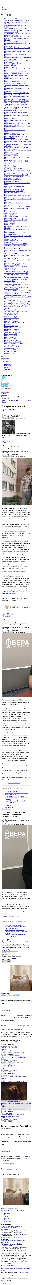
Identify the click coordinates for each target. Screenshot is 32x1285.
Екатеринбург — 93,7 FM (12, 94)
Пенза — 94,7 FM (9, 221)
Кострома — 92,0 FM (10, 149)
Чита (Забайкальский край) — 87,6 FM (16, 303)
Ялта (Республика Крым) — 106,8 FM (15, 311)
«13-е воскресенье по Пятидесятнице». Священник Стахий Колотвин (12, 1115)
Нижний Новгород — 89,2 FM (13, 191)
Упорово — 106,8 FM (10, 350)
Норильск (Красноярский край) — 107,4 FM (17, 207)
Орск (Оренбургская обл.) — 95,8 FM (15, 216)
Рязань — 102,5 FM (10, 237)
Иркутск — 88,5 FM (10, 118)
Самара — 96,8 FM (10, 239)
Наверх (3, 1208)
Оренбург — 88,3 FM (10, 213)
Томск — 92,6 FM (9, 281)
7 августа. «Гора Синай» (8, 1067)
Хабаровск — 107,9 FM (11, 293)
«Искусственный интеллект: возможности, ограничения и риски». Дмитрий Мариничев (16, 793)
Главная (4, 400)
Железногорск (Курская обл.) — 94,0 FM (16, 99)
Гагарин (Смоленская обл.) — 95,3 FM (16, 73)
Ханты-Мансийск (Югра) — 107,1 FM (15, 295)
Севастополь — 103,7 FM (12, 249)
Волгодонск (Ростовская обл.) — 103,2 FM (17, 61)
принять (3, 1283)
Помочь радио (6, 959)
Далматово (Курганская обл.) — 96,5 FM (16, 83)
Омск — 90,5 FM (9, 212)
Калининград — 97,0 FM (11, 125)
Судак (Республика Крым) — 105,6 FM (16, 263)
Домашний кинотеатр (13, 1055)
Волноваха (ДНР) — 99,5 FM (13, 64)
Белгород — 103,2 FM (11, 35)
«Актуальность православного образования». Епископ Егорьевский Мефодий (16, 797)
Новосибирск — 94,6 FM (11, 202)
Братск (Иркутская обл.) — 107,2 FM (15, 41)
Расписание (7, 365)
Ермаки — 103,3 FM (10, 330)
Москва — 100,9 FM (10, 19)
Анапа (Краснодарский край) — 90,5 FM (16, 28)
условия (14, 958)
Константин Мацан (14, 783)
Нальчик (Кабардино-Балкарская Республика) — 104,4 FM (14, 180)
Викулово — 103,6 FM (11, 326)
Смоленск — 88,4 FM (10, 253)
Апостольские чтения (13, 1101)
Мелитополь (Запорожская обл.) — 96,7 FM (17, 173)
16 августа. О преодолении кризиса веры (13, 1076)
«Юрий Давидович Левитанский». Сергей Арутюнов (15, 801)
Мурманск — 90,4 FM (11, 178)
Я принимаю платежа (12, 958)
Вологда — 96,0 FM (10, 65)
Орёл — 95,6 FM (9, 215)
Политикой (6, 1017)
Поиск (19, 397)
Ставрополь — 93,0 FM (11, 258)
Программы (7, 364)
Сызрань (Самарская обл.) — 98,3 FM (15, 266)
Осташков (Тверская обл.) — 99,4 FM (15, 220)
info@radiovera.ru (6, 1234)
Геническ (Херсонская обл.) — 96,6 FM (16, 81)
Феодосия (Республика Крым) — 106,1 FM (17, 292)
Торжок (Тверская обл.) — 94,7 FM (14, 282)
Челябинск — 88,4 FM (11, 300)
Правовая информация (7, 1265)
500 (3, 950)
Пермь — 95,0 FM (9, 223)
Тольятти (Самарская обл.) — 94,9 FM (15, 279)
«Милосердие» (5, 1227)
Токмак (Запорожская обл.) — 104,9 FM (16, 277)
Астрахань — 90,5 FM (11, 32)
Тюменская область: (10, 314)
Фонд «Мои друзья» (17, 1226)
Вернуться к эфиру (6, 14)
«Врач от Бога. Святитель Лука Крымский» (14, 1057)
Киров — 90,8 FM (9, 138)
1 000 (5, 950)
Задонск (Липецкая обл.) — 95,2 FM (15, 102)
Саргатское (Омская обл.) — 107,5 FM (15, 244)
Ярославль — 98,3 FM (11, 313)
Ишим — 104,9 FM (10, 337)
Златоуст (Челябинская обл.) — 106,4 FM (16, 107)
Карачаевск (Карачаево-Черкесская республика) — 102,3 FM (14, 130)
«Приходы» (13, 1227)
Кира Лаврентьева (13, 916)
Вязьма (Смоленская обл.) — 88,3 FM (15, 72)
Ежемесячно (7, 956)
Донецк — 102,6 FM (10, 91)
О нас (6, 370)
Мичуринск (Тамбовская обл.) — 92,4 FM (17, 176)
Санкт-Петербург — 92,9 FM (13, 240)
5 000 (9, 950)
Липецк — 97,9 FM (10, 165)
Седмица (9, 1113)
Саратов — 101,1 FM (10, 242)
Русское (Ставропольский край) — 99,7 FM (17, 236)
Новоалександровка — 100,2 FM (14, 343)
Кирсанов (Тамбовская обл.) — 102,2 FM (16, 139)
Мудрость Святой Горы (23, 400)
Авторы (6, 367)
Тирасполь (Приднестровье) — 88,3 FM (16, 273)
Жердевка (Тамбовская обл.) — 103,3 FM (16, 101)
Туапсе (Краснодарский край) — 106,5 (16, 284)
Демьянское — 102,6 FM (11, 329)
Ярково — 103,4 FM (10, 353)
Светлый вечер (6, 616)
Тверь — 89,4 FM (9, 269)
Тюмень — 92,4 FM (10, 285)
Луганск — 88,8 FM (10, 167)
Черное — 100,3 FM (10, 351)
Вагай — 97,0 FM (9, 324)
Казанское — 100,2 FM (11, 338)
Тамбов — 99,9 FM (10, 268)
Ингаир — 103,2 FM (10, 334)
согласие (10, 1025)
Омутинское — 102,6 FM (11, 347)
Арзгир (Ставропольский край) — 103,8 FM (17, 30)
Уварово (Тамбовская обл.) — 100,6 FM (16, 287)
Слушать (3, 1046)
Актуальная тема (11, 1075)
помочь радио (5, 358)
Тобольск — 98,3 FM (10, 345)
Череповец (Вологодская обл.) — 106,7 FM (17, 302)
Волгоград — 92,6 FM (11, 62)
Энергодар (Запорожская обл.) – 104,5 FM (17, 305)
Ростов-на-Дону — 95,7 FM (12, 234)
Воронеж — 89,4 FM (10, 67)
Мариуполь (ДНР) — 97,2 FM (13, 168)
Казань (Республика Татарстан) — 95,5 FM (17, 123)
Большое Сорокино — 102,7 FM (14, 322)
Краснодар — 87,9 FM (11, 154)
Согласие (10, 1015)
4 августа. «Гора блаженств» (9, 1047)
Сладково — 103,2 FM (11, 348)
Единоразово (17, 956)
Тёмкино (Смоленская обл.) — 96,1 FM (16, 271)
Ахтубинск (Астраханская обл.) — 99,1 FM (17, 33)
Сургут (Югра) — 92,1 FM (12, 265)
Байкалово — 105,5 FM (11, 319)
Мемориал (7, 1221)
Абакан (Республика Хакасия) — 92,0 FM (17, 20)
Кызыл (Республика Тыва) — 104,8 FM (16, 160)
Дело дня (3, 356)
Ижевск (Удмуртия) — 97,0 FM (13, 110)
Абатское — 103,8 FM (11, 316)
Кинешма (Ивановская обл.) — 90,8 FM (16, 136)
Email (3, 1003)
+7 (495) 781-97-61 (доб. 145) (20, 1234)
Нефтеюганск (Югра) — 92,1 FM (14, 189)
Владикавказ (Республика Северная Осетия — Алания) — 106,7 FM (17, 58)
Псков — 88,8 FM (9, 224)
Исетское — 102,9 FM (11, 335)
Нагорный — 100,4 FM (11, 340)
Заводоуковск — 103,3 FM (12, 332)
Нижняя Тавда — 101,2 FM (12, 342)
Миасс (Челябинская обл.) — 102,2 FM (16, 175)
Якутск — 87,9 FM (10, 310)
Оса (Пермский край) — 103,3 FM (14, 218)
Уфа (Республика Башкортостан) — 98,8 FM (17, 290)
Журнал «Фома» (6, 1226)
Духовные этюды (11, 1046)
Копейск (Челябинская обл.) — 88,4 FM (16, 147)
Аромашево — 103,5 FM (11, 318)
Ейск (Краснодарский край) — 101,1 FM (16, 93)
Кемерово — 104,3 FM (11, 133)
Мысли (4, 402)
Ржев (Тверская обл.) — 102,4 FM (14, 232)
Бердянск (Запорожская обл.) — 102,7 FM (17, 36)
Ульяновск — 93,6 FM (11, 289)
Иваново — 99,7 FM (10, 109)
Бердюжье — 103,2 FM (11, 321)
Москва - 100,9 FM (6, 16)
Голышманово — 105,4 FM (12, 327)
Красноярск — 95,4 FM (11, 155)
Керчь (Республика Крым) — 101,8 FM (16, 134)
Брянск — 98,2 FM (10, 46)
